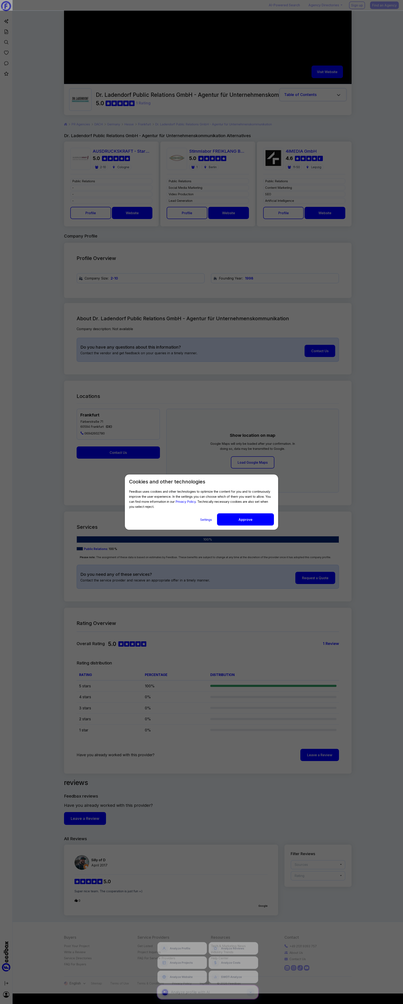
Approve (245, 519)
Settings (206, 519)
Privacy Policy (185, 501)
